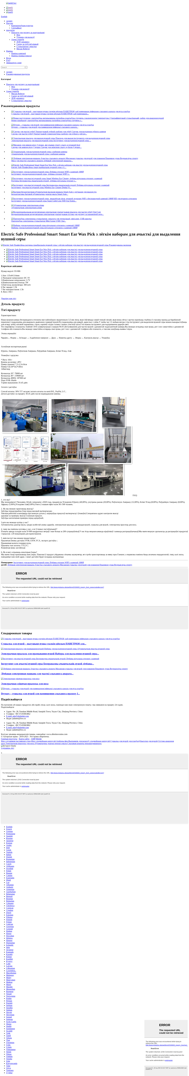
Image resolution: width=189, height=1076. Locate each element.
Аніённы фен (62, 741)
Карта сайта (24, 739)
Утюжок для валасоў (25, 37)
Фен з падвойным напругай (43, 741)
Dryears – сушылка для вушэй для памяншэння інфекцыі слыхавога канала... (44, 127)
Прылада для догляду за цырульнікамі (27, 32)
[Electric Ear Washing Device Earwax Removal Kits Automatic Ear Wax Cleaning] (55, 649)
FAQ (8, 60)
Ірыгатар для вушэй (148, 741)
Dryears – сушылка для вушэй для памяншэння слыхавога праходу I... (40, 693)
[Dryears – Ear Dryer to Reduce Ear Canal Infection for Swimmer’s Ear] (42, 688)
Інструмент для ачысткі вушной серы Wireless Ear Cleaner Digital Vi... (41, 187)
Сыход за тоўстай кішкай (27, 44)
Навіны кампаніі (18, 53)
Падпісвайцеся (7, 707)
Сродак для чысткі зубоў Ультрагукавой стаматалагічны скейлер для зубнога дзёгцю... (49, 134)
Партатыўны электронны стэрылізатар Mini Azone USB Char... (38, 221)
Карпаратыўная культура (22, 25)
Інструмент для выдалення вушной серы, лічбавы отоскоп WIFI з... (40, 174)
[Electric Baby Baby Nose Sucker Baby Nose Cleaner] (20, 679)
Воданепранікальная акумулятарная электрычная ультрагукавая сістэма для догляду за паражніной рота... (57, 214)
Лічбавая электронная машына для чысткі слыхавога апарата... (37, 673)
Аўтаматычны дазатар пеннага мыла (51, 743)
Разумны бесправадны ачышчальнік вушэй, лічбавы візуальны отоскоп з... (43, 181)
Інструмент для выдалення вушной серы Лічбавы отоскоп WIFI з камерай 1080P (48, 562)
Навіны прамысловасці (21, 56)
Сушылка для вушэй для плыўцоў (125, 741)
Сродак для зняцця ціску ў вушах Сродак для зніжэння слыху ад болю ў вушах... (46, 147)
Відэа (8, 58)
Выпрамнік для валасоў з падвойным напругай (89, 741)
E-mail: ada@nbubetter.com (17, 716)
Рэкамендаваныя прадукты (18, 74)
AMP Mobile (36, 739)
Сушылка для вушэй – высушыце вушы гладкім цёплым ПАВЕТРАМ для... (43, 643)
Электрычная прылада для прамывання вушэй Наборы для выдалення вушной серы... (50, 653)
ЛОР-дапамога (22, 42)
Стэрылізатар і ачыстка (26, 46)
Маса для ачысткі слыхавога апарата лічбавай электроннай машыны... (42, 161)
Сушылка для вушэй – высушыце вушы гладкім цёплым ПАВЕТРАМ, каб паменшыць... (50, 114)
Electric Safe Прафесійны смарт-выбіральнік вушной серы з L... (38, 167)
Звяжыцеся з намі (13, 63)
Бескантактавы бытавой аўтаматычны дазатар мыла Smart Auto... (39, 194)
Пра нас (9, 23)
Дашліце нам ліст (8, 298)
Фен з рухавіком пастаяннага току (16, 741)
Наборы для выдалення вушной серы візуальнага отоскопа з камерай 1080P (44, 228)
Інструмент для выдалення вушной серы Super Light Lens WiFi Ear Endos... (43, 201)
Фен (18, 35)
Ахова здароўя (17, 39)
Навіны (9, 51)
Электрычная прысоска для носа (20, 743)
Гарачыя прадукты (9, 739)
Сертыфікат (16, 28)
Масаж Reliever (23, 49)
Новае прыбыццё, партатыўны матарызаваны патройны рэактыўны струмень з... (46, 120)
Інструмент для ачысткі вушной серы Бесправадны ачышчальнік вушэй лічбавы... (47, 663)
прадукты (10, 30)
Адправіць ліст (7, 748)
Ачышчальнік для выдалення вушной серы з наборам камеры (38, 154)
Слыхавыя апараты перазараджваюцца (84, 743)
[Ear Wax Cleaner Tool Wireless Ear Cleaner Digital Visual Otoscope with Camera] (50, 659)
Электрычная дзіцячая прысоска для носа (24, 683)
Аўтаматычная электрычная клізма (26, 208)
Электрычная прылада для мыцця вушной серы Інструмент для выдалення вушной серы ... (51, 140)
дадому (9, 21)
